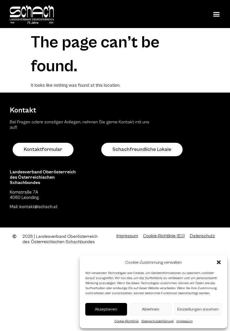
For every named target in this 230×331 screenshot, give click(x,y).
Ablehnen (150, 309)
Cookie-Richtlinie (126, 321)
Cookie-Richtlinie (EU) (164, 235)
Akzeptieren (106, 309)
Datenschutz (202, 235)
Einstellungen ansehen (198, 309)
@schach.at (46, 206)
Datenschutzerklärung (157, 321)
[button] (219, 262)
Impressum (184, 321)
